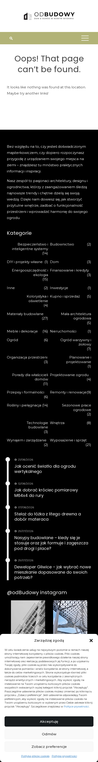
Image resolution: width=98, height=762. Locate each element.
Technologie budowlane (37, 425)
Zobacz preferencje (49, 746)
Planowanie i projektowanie (78, 359)
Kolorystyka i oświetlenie (37, 298)
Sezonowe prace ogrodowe (76, 407)
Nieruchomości (63, 331)
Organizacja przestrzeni (27, 357)
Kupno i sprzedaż (65, 296)
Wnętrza (57, 423)
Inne (11, 288)
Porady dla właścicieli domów (30, 377)
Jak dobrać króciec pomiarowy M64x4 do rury (46, 492)
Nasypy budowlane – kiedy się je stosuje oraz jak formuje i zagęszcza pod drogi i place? (51, 543)
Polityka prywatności (64, 756)
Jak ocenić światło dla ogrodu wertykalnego (45, 468)
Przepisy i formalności (25, 392)
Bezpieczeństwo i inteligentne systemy (30, 246)
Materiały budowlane (25, 314)
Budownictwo (62, 244)
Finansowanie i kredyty (69, 270)
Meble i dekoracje (22, 331)
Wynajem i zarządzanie (26, 440)
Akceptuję (49, 721)
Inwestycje (59, 288)
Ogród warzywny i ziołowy (75, 342)
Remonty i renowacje (68, 392)
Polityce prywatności (76, 706)
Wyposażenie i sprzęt (68, 440)
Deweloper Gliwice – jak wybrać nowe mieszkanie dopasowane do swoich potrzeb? (52, 572)
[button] (91, 640)
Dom (54, 262)
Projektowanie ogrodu (69, 375)
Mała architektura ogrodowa (76, 316)
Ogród (12, 340)
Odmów (49, 734)
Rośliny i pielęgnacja (24, 405)
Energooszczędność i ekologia (30, 272)
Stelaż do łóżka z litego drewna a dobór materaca (47, 516)
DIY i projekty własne (25, 262)
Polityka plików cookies (35, 756)
